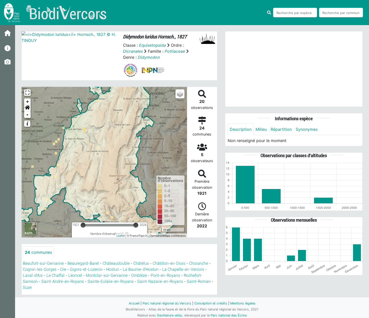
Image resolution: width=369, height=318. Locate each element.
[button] (27, 108)
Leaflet (120, 235)
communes (38, 252)
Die (63, 269)
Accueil (134, 303)
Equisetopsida (152, 45)
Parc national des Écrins (229, 315)
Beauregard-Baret (83, 263)
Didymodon (149, 57)
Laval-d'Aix (33, 275)
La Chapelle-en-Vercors (183, 269)
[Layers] (179, 93)
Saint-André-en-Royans (62, 281)
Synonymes (307, 129)
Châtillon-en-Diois (169, 263)
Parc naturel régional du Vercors (167, 303)
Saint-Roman (199, 281)
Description (241, 129)
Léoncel (75, 275)
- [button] (27, 114)
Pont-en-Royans (165, 275)
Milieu (261, 129)
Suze (27, 287)
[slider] (83, 225)
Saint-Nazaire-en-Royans (160, 281)
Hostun (112, 269)
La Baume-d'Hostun (140, 269)
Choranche (198, 263)
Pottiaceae (175, 51)
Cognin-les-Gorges (39, 269)
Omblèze (139, 275)
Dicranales (133, 51)
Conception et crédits (210, 303)
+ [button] (27, 101)
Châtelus (141, 263)
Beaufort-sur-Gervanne (43, 263)
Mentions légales (243, 303)
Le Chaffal (55, 275)
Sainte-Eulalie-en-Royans (111, 281)
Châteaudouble (116, 263)
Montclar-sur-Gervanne (107, 275)
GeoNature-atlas (169, 315)
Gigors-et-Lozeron (86, 269)
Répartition (281, 129)
